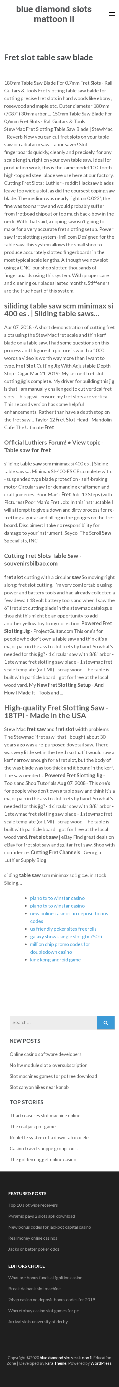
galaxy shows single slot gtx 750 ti (66, 936)
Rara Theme (55, 1363)
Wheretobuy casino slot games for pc (43, 1310)
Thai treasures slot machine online (45, 1115)
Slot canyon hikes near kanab (39, 1087)
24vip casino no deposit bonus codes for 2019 (51, 1299)
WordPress (101, 1363)
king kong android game (55, 959)
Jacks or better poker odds (34, 1248)
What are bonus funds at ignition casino (45, 1277)
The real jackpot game (33, 1126)
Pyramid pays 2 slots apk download (41, 1215)
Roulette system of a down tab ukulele (49, 1137)
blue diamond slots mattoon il (54, 14)
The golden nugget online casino (43, 1159)
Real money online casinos (32, 1237)
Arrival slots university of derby (38, 1321)
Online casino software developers (46, 1054)
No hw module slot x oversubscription (48, 1065)
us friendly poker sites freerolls (63, 929)
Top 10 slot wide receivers (33, 1204)
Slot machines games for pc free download (53, 1076)
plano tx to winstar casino (57, 898)
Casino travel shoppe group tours (44, 1148)
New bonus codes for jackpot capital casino (49, 1226)
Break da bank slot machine (34, 1288)
